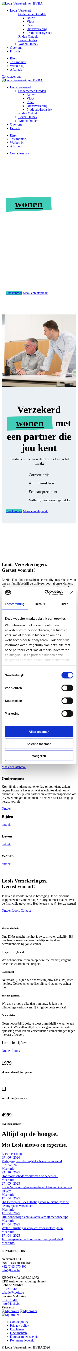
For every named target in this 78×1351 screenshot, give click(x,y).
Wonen (28, 44)
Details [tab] (40, 604)
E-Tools (15, 51)
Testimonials (18, 62)
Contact (26, 910)
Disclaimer (17, 1329)
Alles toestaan (39, 731)
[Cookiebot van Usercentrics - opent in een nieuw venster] (46, 592)
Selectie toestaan (39, 743)
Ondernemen (32, 14)
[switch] (67, 688)
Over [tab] (64, 604)
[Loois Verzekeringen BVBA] (22, 3)
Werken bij (17, 66)
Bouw (31, 18)
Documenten (18, 1333)
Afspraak (16, 69)
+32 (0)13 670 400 (14, 1266)
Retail (30, 25)
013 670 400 (10, 1289)
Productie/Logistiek (39, 32)
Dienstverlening (37, 29)
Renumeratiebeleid (22, 1340)
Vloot (30, 21)
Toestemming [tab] (15, 604)
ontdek (6, 824)
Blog (13, 58)
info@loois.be (11, 1270)
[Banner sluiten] (71, 592)
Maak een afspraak (35, 293)
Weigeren (39, 756)
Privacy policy (19, 1325)
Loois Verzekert (20, 10)
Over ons (16, 47)
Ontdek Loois (11, 910)
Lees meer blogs (12, 1153)
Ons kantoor (14, 293)
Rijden (28, 36)
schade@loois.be (13, 1292)
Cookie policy (19, 1322)
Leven (27, 40)
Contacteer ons (11, 76)
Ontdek (6, 808)
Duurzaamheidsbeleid (24, 1336)
